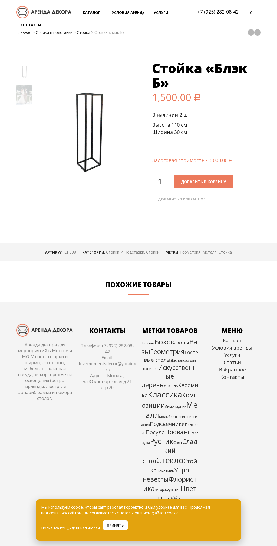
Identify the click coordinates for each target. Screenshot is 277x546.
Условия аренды (232, 347)
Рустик (161, 441)
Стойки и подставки (54, 32)
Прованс (178, 431)
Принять (115, 525)
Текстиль (165, 470)
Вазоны (180, 342)
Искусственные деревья (169, 376)
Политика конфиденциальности (70, 528)
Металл (209, 252)
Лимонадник (175, 406)
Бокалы (148, 343)
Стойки (83, 32)
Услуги (232, 355)
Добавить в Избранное (181, 199)
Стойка (225, 252)
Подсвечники (167, 423)
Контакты (232, 377)
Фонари (160, 490)
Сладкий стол (170, 451)
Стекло (169, 460)
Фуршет (173, 489)
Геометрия (190, 252)
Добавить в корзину (203, 181)
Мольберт (167, 417)
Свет (177, 442)
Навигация (184, 417)
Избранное (232, 369)
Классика (165, 394)
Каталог (232, 340)
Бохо (162, 342)
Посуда (155, 432)
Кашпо (172, 386)
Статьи (232, 362)
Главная (23, 32)
